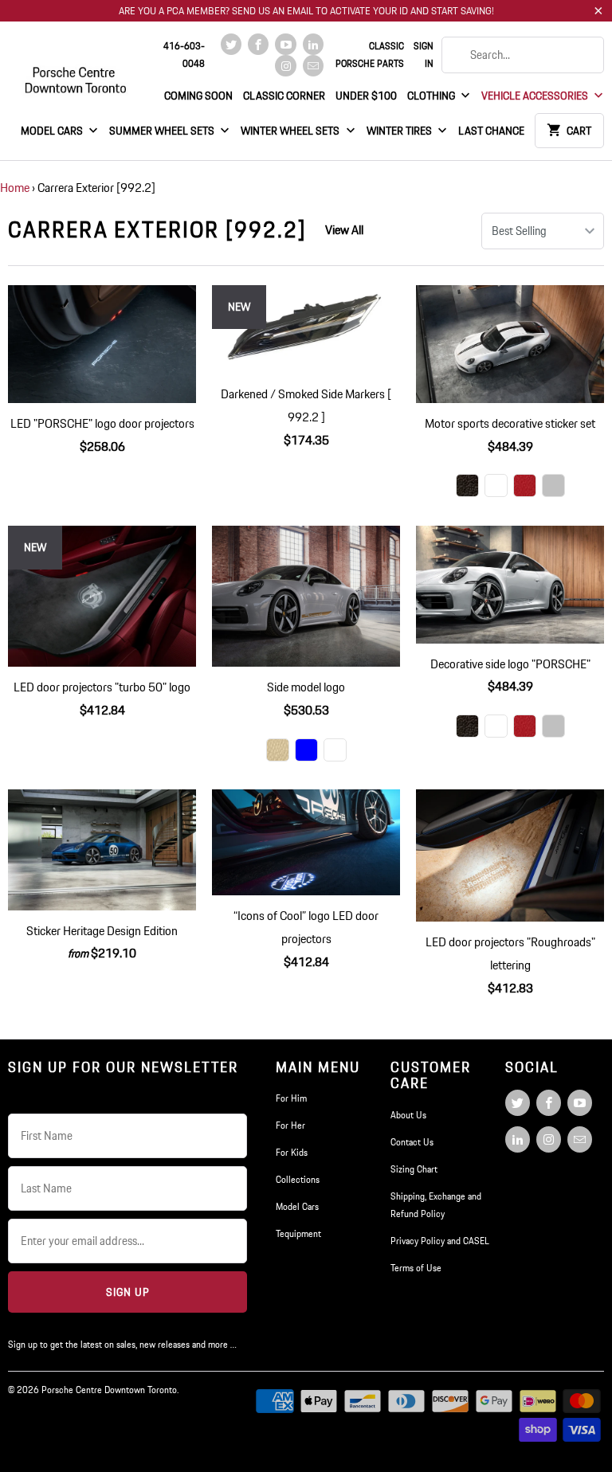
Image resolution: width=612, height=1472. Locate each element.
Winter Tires (400, 130)
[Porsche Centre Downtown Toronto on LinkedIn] (313, 44)
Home (14, 188)
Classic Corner (284, 95)
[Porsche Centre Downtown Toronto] (76, 73)
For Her (290, 1125)
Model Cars (53, 130)
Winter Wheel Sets (291, 130)
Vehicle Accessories (535, 95)
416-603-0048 (184, 54)
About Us (408, 1114)
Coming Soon (198, 95)
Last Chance (491, 130)
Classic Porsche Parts (369, 54)
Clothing (432, 95)
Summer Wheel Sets (163, 130)
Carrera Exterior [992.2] (157, 229)
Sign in (424, 54)
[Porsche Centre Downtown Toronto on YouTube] (285, 44)
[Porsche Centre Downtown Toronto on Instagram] (285, 65)
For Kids (292, 1152)
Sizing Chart (413, 1168)
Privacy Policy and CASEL (439, 1240)
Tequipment (298, 1233)
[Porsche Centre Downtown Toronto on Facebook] (258, 44)
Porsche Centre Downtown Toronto (109, 1389)
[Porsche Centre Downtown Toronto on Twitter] (231, 44)
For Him (291, 1098)
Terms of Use (415, 1267)
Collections (298, 1179)
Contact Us (412, 1141)
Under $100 (366, 95)
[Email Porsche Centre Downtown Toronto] (313, 65)
